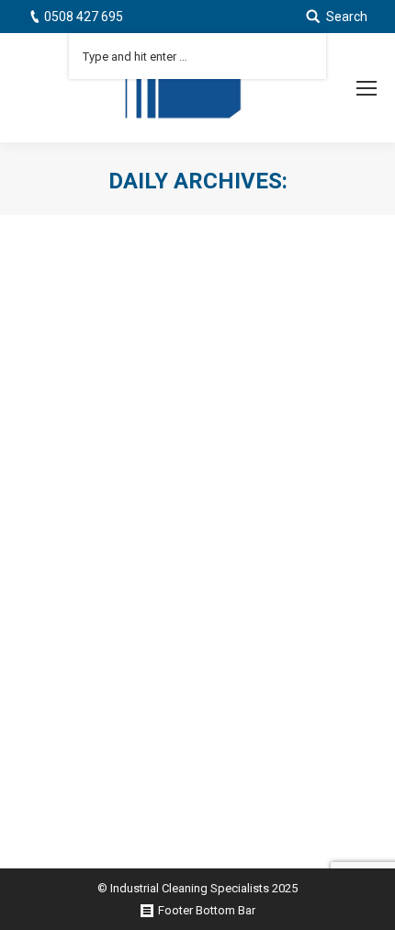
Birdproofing (74, 667)
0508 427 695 (83, 16)
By (203, 667)
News (129, 667)
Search (346, 16)
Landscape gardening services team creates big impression (194, 619)
